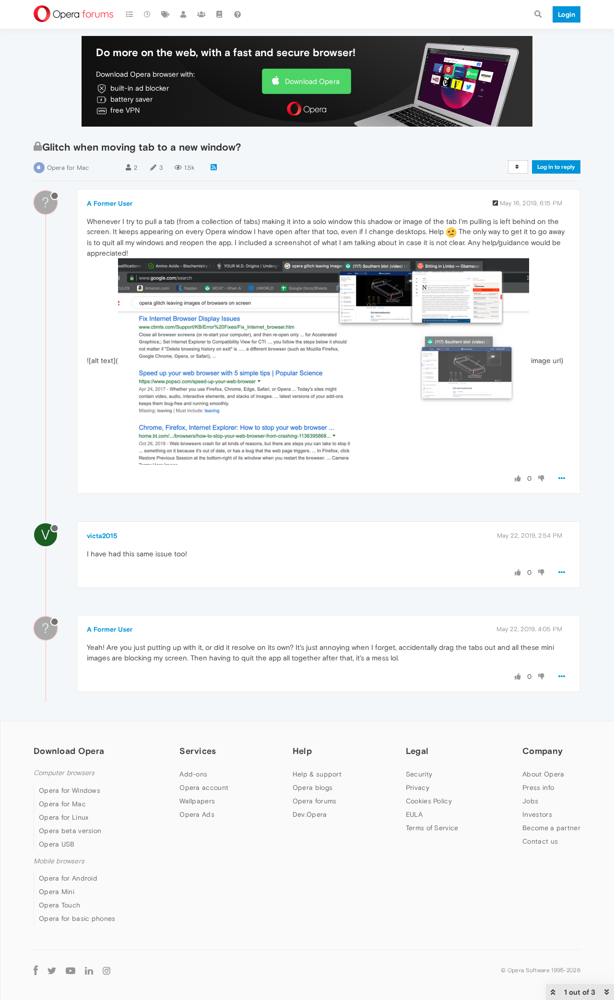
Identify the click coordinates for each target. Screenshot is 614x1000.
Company (542, 751)
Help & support (317, 774)
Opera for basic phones (77, 918)
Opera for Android (68, 878)
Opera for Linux (64, 817)
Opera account (203, 787)
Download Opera (312, 81)
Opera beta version (70, 831)
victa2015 (102, 536)
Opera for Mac (68, 167)
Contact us (540, 841)
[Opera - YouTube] (70, 970)
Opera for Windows (69, 790)
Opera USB (57, 844)
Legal (417, 751)
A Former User (109, 203)
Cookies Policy (429, 801)
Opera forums (315, 801)
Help (302, 751)
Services (197, 751)
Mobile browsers (59, 861)
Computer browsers (64, 773)
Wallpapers (197, 801)
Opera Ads (196, 814)
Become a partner (551, 828)
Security (419, 774)
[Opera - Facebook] (36, 970)
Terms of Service (432, 828)
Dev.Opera (310, 814)
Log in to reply (556, 167)
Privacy (417, 787)
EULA (414, 814)
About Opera (543, 774)
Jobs (530, 801)
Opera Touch (59, 905)
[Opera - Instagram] (106, 970)
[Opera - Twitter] (52, 970)
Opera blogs (312, 787)
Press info (538, 787)
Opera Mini (56, 891)
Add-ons (193, 774)
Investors (537, 814)
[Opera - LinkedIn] (89, 970)
